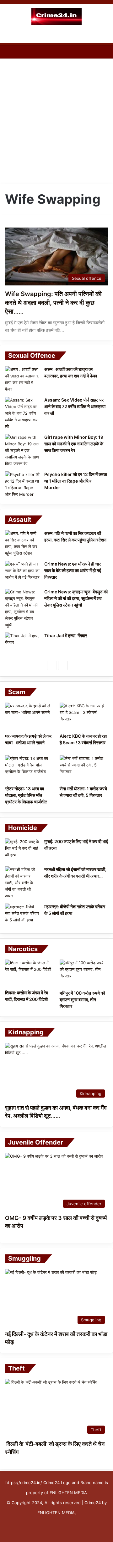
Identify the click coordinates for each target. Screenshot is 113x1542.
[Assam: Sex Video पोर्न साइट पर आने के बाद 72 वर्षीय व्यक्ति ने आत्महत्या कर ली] (22, 413)
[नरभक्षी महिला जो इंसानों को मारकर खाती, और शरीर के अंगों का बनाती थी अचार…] (22, 882)
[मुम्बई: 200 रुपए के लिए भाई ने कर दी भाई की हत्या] (22, 850)
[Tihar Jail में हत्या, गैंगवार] (22, 644)
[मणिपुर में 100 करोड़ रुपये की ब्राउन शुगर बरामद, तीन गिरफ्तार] (84, 973)
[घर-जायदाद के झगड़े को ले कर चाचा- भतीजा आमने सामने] (29, 716)
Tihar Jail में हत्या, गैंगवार (65, 635)
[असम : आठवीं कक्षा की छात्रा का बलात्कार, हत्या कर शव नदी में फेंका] (22, 379)
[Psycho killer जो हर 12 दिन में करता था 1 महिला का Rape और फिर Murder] (22, 484)
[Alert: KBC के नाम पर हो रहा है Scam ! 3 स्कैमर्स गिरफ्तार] (84, 716)
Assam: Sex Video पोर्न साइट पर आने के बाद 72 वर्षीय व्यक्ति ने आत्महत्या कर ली (74, 406)
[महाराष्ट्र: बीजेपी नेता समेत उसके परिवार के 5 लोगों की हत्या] (22, 915)
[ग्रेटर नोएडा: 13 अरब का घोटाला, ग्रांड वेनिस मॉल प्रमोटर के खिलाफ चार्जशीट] (29, 768)
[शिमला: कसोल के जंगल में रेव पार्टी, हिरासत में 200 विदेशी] (29, 973)
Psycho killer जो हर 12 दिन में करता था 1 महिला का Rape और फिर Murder (75, 481)
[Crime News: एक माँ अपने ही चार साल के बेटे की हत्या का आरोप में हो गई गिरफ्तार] (22, 572)
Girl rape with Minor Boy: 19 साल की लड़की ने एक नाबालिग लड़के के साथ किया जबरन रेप (73, 443)
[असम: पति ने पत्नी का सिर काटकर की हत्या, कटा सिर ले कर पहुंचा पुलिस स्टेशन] (22, 543)
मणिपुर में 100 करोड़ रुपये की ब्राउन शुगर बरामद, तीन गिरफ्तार (82, 999)
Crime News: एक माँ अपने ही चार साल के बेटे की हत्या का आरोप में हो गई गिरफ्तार (72, 570)
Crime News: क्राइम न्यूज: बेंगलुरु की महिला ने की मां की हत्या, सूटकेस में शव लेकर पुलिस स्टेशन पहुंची (76, 598)
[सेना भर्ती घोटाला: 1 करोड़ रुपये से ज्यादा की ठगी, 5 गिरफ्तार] (84, 768)
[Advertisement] (56, 121)
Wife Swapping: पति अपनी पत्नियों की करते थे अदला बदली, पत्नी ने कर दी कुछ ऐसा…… (53, 302)
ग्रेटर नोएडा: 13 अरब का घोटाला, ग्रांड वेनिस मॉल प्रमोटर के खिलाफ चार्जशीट (26, 795)
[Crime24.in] (56, 16)
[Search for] (105, 35)
